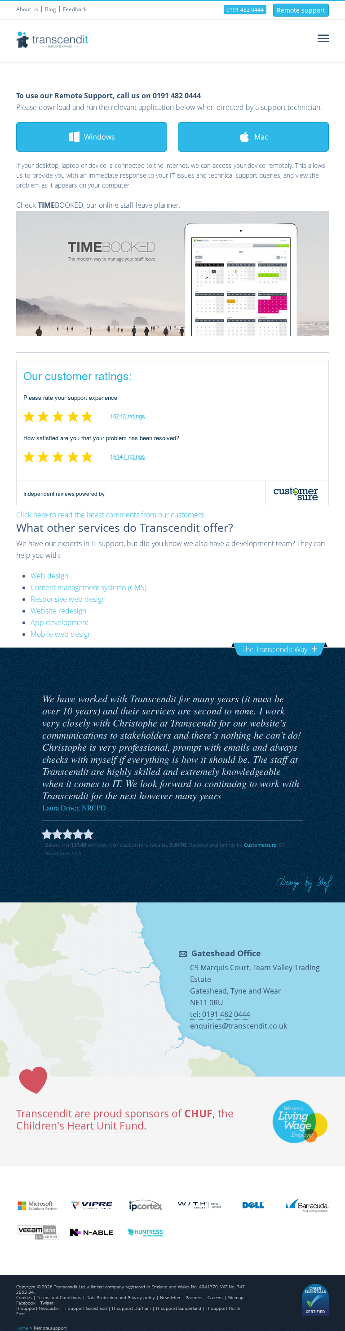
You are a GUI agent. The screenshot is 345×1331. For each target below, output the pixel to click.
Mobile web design (61, 634)
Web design (49, 576)
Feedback (75, 9)
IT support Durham (131, 1308)
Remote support (301, 10)
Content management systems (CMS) (88, 587)
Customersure (260, 844)
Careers (215, 1297)
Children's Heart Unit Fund (80, 1126)
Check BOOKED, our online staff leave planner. (98, 205)
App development (59, 622)
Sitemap (235, 1297)
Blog (50, 9)
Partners (194, 1297)
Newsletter (170, 1297)
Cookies (24, 1297)
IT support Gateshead (85, 1308)
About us (27, 9)
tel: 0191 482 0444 (220, 1014)
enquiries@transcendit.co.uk (238, 1026)
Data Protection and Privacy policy (120, 1297)
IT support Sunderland (178, 1308)
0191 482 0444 (245, 9)
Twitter (46, 1303)
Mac (261, 137)
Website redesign (58, 611)
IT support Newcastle (37, 1308)
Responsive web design (68, 599)
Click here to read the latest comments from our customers (110, 515)
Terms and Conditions (59, 1297)
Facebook (25, 1303)
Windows (99, 137)
